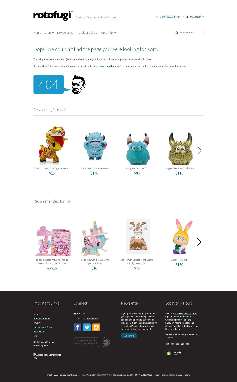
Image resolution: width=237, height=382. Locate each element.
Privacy (36, 323)
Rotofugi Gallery (87, 33)
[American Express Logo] (187, 344)
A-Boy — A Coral (180, 236)
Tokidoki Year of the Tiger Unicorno (53, 144)
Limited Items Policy (42, 327)
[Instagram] (96, 327)
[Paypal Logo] (177, 344)
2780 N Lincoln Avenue (186, 313)
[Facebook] (77, 327)
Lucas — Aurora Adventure (95, 144)
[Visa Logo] (167, 344)
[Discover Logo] (182, 344)
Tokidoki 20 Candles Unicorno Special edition (95, 236)
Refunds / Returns (41, 318)
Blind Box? (38, 331)
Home (37, 33)
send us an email (102, 66)
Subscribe (129, 335)
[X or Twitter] (87, 327)
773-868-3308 (91, 318)
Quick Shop (55, 154)
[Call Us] (74, 318)
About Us (37, 314)
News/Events (65, 33)
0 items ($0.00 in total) (170, 17)
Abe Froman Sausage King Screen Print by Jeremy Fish (138, 236)
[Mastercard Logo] (172, 344)
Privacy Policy (160, 375)
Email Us (81, 313)
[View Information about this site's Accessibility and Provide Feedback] (48, 356)
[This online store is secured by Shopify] (174, 356)
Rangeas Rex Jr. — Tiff (138, 144)
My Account (195, 17)
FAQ (35, 336)
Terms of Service (177, 375)
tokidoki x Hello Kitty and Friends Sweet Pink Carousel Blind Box (53, 236)
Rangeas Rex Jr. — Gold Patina (180, 144)
